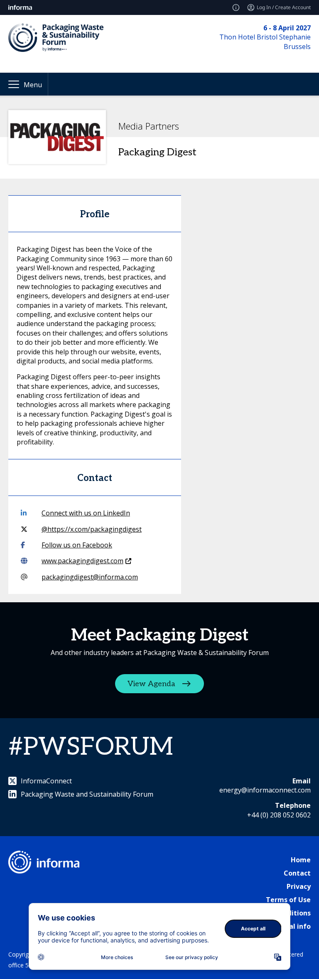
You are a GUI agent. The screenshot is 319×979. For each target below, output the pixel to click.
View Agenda (151, 683)
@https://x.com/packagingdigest (92, 529)
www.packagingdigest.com (82, 560)
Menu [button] (33, 84)
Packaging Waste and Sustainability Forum (87, 794)
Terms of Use (288, 899)
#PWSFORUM (90, 747)
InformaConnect (46, 780)
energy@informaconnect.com (265, 790)
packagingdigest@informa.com (90, 577)
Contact (297, 873)
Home (301, 859)
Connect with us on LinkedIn (86, 513)
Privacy (299, 886)
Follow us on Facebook (77, 545)
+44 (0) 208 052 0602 (279, 815)
